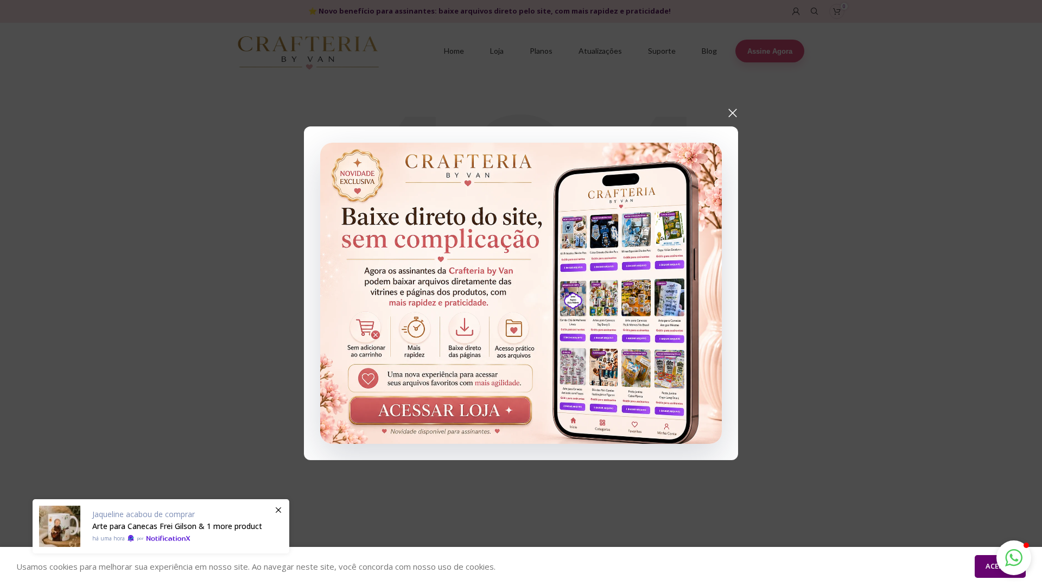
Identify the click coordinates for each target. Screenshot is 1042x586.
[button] (1013, 557)
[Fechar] (732, 112)
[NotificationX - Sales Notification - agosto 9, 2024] (161, 526)
